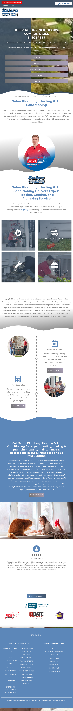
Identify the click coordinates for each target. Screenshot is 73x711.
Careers (54, 648)
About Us (54, 655)
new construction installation (44, 204)
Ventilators (26, 674)
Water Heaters (26, 661)
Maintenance (35, 69)
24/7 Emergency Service (12, 2)
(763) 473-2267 (65, 4)
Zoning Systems (26, 677)
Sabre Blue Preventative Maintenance (10, 690)
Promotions (36, 81)
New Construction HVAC (11, 660)
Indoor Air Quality (26, 653)
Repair (35, 57)
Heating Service (26, 648)
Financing (54, 661)
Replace (36, 63)
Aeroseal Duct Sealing (26, 682)
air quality (24, 210)
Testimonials (54, 671)
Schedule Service (36, 75)
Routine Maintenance (54, 651)
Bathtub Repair (26, 664)
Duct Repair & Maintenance (11, 669)
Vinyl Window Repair (11, 675)
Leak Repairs (26, 667)
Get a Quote (17, 406)
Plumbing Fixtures (26, 671)
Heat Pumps (11, 681)
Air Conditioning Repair (10, 649)
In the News (54, 665)
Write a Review (37, 596)
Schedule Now (54, 370)
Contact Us (54, 668)
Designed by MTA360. (59, 700)
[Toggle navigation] (68, 12)
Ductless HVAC (26, 658)
